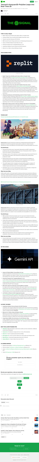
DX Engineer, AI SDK (10, 352)
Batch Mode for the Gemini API (25, 273)
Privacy (19, 454)
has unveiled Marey (30, 105)
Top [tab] (2, 415)
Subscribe (32, 1)
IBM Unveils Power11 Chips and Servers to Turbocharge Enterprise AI (15, 182)
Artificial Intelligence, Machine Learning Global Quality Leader (19, 349)
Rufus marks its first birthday (23, 86)
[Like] (1, 421)
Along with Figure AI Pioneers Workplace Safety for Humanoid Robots (13, 425)
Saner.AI (4, 333)
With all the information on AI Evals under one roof (10, 419)
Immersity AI (6, 331)
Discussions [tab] (9, 415)
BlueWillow (5, 337)
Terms (22, 454)
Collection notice (26, 454)
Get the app (24, 457)
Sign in (36, 1)
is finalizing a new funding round (25, 309)
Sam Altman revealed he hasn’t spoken (29, 96)
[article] (19, 419)
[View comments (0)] (5, 14)
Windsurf (5, 328)
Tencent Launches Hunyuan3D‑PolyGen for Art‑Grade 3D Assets (14, 116)
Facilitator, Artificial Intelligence (16, 347)
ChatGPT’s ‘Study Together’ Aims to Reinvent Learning (12, 430)
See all (3, 436)
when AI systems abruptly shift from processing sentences (15, 281)
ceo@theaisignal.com (27, 374)
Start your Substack (16, 457)
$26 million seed (22, 319)
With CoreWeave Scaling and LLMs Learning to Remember (11, 431)
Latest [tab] (5, 415)
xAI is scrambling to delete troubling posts (12, 294)
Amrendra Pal (5, 10)
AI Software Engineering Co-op (19, 345)
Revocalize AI (6, 335)
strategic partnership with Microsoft (19, 77)
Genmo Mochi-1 (6, 339)
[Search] (37, 415)
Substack (14, 459)
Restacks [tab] (7, 402)
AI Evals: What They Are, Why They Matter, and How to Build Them (15, 417)
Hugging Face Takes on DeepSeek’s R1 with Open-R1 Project (13, 424)
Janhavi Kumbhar (14, 426)
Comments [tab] (3, 402)
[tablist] (5, 402)
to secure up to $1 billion (24, 313)
